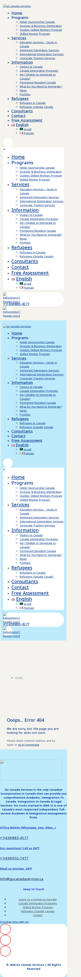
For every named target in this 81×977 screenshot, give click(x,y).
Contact (37, 915)
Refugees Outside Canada (37, 911)
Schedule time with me (14, 922)
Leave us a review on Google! (38, 899)
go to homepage (28, 744)
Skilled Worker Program (38, 907)
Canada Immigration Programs (37, 903)
